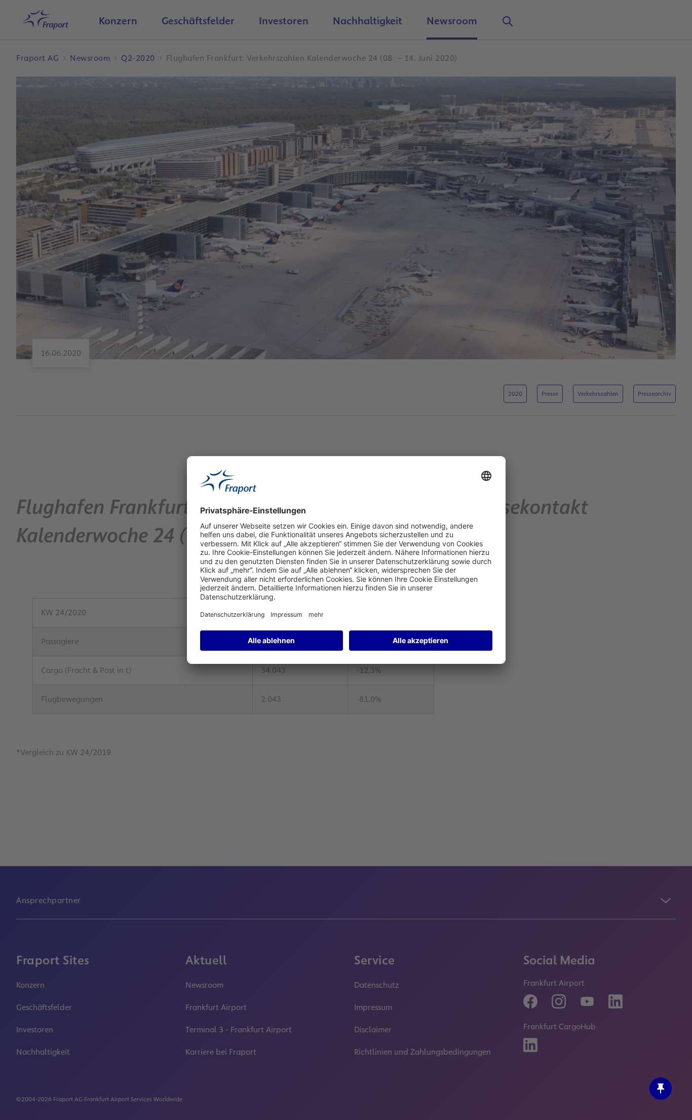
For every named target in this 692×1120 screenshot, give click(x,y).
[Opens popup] (660, 1088)
